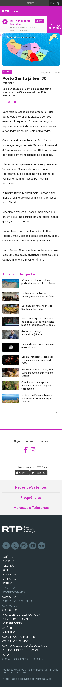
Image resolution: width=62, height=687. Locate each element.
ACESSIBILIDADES (12, 623)
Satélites (8, 628)
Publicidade (21, 672)
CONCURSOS (9, 597)
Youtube (33, 546)
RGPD (5, 654)
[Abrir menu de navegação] (59, 11)
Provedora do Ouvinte (16, 619)
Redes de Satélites (31, 487)
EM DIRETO (8, 588)
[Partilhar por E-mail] (15, 102)
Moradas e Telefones (31, 507)
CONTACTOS (9, 610)
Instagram (24, 546)
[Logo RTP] (18, 529)
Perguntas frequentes (17, 601)
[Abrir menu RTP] (31, 3)
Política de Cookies (37, 670)
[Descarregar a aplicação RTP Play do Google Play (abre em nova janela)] (39, 472)
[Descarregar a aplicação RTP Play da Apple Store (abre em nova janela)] (22, 472)
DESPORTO (8, 561)
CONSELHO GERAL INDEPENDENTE (21, 637)
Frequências (31, 497)
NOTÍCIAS (7, 556)
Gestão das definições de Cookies (23, 659)
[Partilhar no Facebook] (3, 102)
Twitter (15, 546)
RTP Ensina (9, 579)
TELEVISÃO (8, 565)
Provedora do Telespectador (21, 614)
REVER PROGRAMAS (13, 592)
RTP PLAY (7, 583)
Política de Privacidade (14, 670)
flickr (42, 546)
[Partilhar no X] (9, 102)
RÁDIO (5, 570)
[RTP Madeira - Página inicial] (20, 11)
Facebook (6, 546)
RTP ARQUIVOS (10, 574)
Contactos (9, 605)
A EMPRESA (8, 632)
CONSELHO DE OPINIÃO (15, 641)
